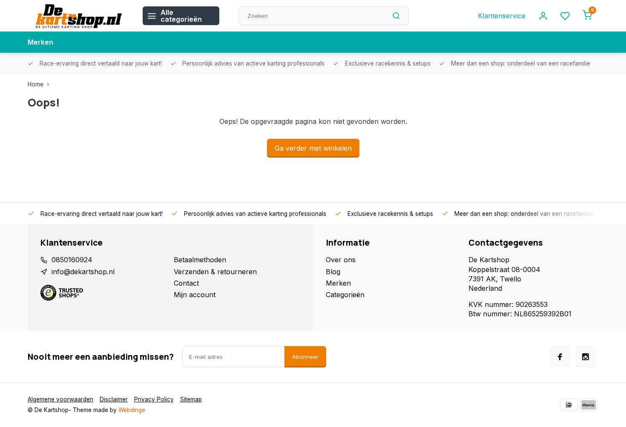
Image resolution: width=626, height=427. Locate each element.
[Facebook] (560, 356)
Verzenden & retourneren (215, 271)
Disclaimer (114, 399)
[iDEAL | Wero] (569, 404)
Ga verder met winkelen (313, 148)
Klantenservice (501, 15)
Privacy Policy (154, 399)
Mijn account (194, 294)
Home (35, 84)
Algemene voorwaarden (60, 399)
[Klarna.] (588, 404)
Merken (40, 42)
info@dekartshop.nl (83, 271)
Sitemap (191, 399)
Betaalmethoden (200, 259)
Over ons (341, 259)
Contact (186, 283)
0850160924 (72, 259)
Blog (333, 271)
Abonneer (305, 356)
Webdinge (131, 410)
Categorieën (345, 294)
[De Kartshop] (79, 16)
